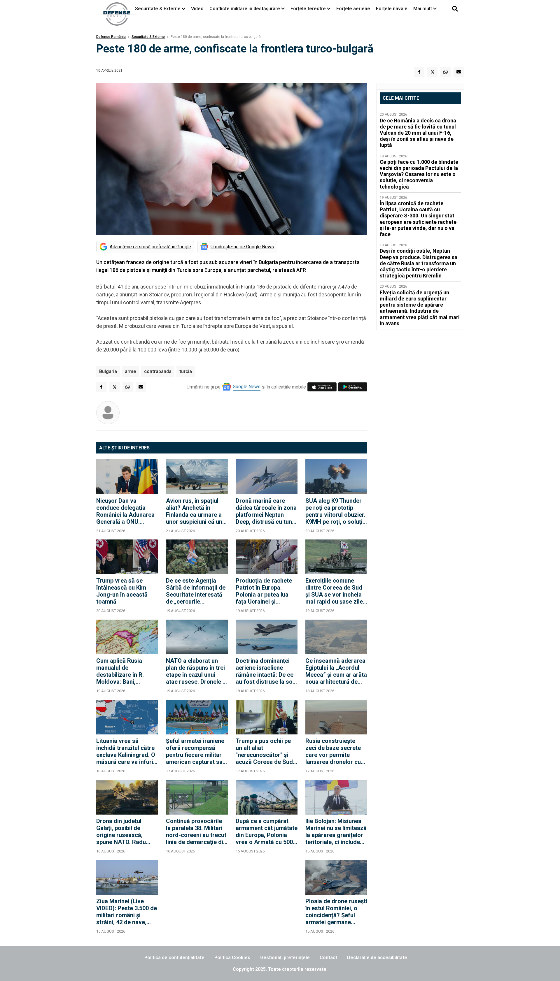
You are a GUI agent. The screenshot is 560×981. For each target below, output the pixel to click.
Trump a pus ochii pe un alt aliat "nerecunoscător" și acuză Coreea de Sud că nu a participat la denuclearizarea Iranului (264, 751)
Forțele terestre (308, 8)
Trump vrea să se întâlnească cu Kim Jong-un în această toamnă (122, 591)
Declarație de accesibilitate (377, 957)
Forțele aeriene (353, 8)
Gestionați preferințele (285, 957)
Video (197, 8)
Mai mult (423, 8)
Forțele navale (391, 8)
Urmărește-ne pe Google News (242, 246)
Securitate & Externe (158, 8)
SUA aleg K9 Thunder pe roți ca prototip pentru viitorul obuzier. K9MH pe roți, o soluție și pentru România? (335, 511)
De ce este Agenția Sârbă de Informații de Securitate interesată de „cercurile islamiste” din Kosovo (195, 591)
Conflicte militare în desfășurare (244, 8)
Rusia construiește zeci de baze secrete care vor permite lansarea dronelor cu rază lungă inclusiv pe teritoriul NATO (334, 751)
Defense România (111, 37)
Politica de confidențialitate (174, 957)
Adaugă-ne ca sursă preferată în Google (150, 246)
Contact (328, 957)
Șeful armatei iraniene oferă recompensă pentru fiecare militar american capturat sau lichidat (196, 751)
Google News (246, 386)
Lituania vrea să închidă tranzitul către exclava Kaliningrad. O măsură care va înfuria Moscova (126, 751)
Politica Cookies (232, 957)
